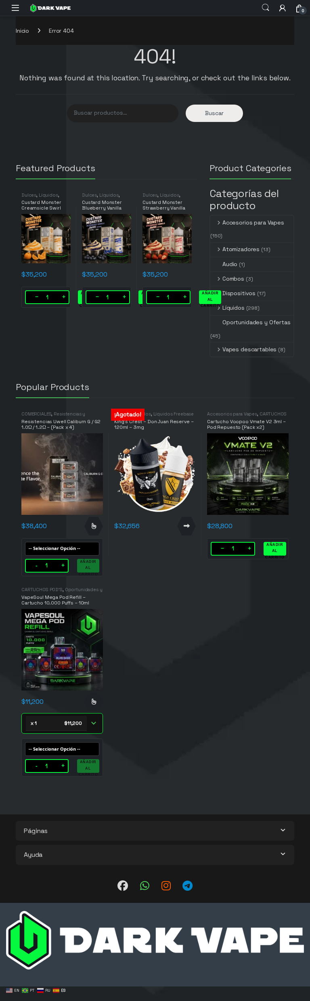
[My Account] (282, 8)
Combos (233, 278)
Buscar (214, 113)
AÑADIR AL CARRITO (210, 297)
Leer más (186, 526)
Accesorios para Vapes (253, 222)
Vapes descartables (249, 349)
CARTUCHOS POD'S (42, 589)
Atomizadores (241, 249)
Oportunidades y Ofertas (256, 322)
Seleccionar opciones (93, 526)
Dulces (28, 195)
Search (265, 7)
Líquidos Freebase (173, 414)
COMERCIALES (36, 414)
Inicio (22, 30)
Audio (229, 264)
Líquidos (48, 195)
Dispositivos (239, 293)
